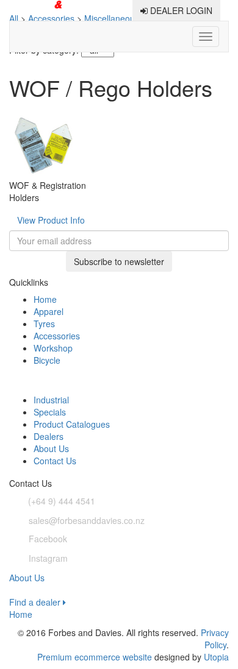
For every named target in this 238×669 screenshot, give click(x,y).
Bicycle (47, 360)
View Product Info (51, 220)
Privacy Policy (215, 638)
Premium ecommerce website (94, 657)
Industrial (51, 400)
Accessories (57, 336)
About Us (51, 448)
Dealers (48, 436)
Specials (50, 412)
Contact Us (55, 461)
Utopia (216, 657)
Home (45, 299)
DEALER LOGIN (180, 10)
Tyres (44, 323)
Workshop (53, 348)
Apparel (48, 311)
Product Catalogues (72, 424)
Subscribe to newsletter (119, 261)
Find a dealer (36, 602)
